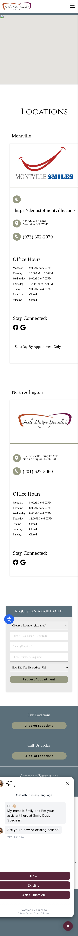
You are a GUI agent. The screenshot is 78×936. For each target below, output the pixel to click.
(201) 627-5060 (38, 471)
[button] (72, 5)
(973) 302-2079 (38, 237)
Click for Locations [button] (39, 726)
